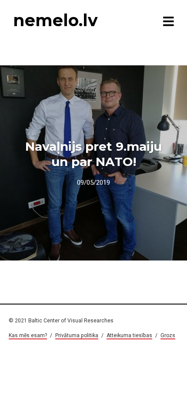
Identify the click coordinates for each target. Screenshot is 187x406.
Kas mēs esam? (28, 335)
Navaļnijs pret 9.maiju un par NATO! (93, 154)
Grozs (167, 335)
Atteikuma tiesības (129, 335)
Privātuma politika (76, 335)
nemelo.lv (55, 20)
